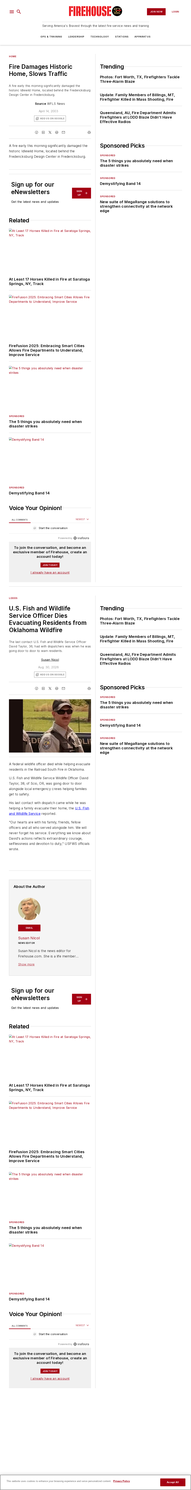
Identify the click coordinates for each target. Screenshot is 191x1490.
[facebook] (36, 132)
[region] (50, 529)
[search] (19, 12)
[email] (63, 132)
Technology (99, 36)
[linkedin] (43, 132)
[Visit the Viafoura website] (81, 538)
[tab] (20, 520)
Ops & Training (51, 36)
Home (12, 56)
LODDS (13, 598)
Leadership (76, 36)
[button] (12, 12)
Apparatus (142, 36)
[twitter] (50, 132)
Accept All (173, 1482)
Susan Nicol (50, 660)
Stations (122, 36)
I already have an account (50, 572)
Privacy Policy (121, 1481)
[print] (89, 132)
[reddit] (57, 132)
